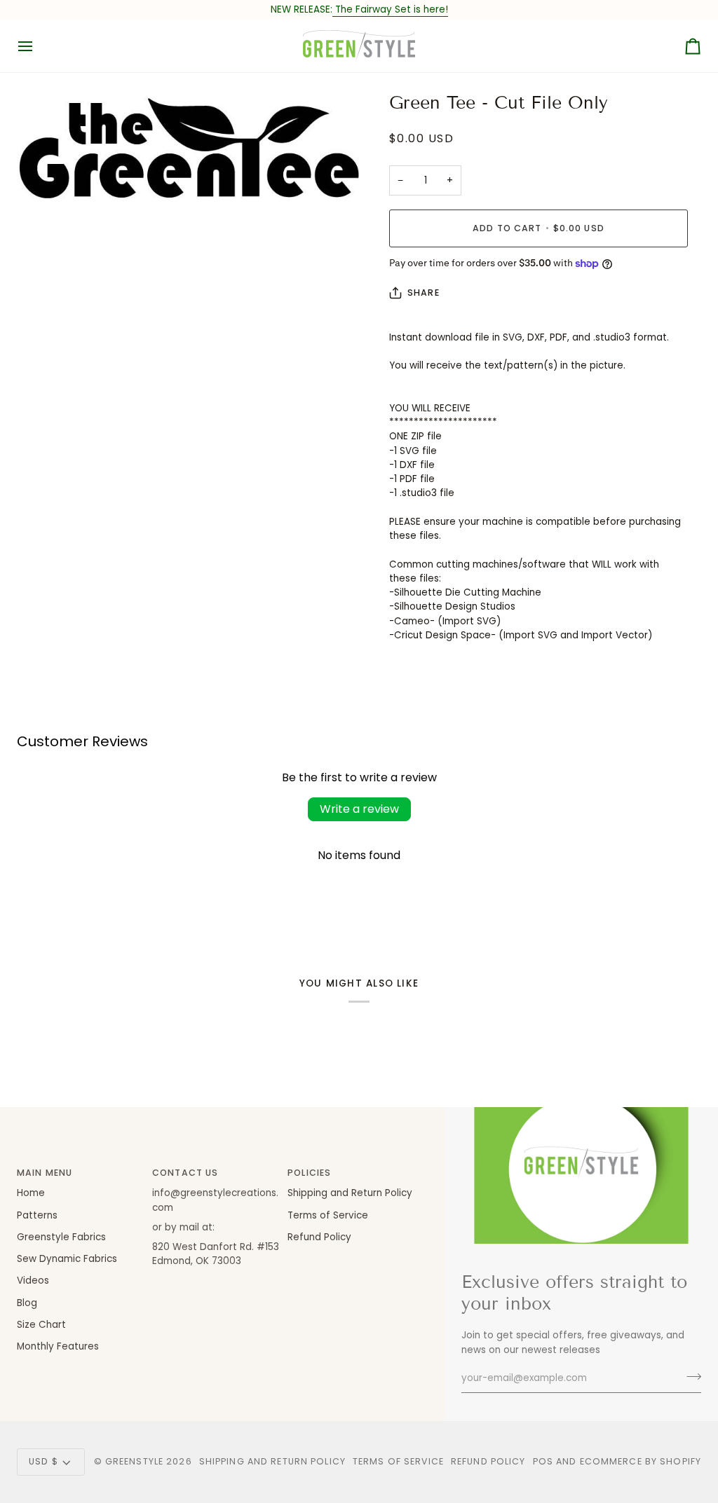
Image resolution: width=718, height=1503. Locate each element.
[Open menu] (38, 46)
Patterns (37, 1215)
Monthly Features (58, 1346)
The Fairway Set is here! (390, 9)
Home (31, 1193)
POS (543, 1461)
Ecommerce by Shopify (641, 1461)
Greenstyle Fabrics (61, 1237)
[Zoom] (43, 191)
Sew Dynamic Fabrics (67, 1258)
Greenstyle (134, 1461)
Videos (33, 1280)
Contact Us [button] (185, 1173)
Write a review (359, 809)
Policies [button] (309, 1173)
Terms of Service (327, 1215)
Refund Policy (319, 1237)
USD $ (43, 1461)
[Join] (689, 1377)
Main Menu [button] (44, 1173)
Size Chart (41, 1324)
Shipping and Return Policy (349, 1193)
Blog (27, 1303)
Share (423, 292)
